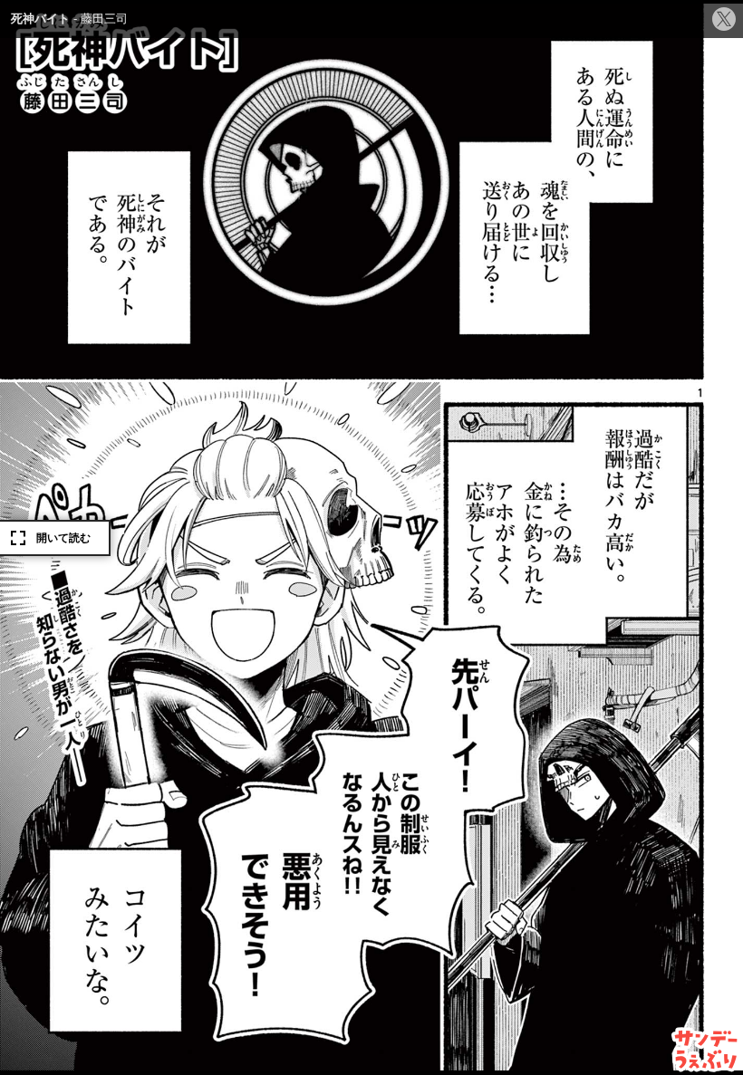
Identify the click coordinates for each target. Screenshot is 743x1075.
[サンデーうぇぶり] (706, 1049)
